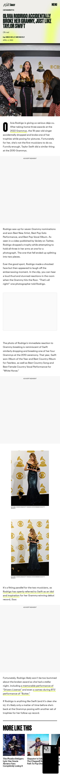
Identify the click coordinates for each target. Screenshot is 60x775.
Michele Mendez (15, 37)
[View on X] (30, 311)
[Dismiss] (55, 747)
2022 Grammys (18, 130)
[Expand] (45, 747)
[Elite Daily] (9, 5)
